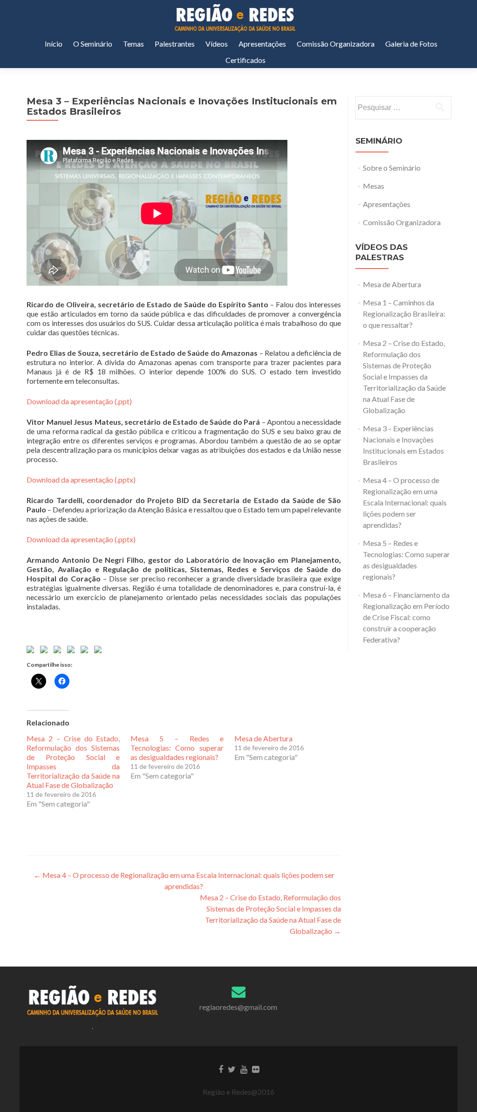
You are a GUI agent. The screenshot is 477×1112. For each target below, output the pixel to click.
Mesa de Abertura (263, 738)
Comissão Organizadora (336, 43)
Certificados (245, 59)
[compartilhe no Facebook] (32, 651)
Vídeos (216, 43)
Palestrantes (175, 43)
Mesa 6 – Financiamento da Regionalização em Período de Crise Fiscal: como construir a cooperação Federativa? (406, 617)
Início (53, 43)
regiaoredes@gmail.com (238, 1006)
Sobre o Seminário (392, 167)
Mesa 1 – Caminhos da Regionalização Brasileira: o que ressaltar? (404, 313)
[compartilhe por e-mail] (99, 651)
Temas (133, 43)
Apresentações (262, 43)
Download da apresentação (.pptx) (81, 479)
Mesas (373, 185)
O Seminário (92, 43)
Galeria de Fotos (411, 43)
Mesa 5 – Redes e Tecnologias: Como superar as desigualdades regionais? (177, 747)
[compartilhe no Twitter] (45, 651)
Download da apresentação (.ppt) (79, 401)
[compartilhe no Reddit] (59, 651)
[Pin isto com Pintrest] (72, 651)
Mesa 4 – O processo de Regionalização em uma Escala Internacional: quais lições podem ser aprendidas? (405, 502)
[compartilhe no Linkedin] (86, 651)
